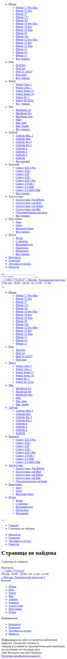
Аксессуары (16, 465)
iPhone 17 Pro (24, 10)
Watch (12, 362)
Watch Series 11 (25, 90)
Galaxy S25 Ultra (26, 167)
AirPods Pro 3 (24, 142)
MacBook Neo (24, 116)
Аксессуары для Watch (29, 206)
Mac (11, 385)
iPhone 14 (21, 52)
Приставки (15, 484)
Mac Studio (22, 126)
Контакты (15, 257)
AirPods (13, 407)
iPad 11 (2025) (24, 71)
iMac (18, 119)
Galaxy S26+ (23, 177)
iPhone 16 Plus (24, 29)
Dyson (12, 497)
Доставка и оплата (20, 263)
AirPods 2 (21, 154)
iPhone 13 (21, 55)
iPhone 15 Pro (24, 42)
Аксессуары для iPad (28, 202)
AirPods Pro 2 (24, 145)
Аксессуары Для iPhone (30, 199)
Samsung (14, 436)
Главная (13, 525)
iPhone (12, 292)
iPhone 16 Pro (24, 26)
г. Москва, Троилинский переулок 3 (23, 577)
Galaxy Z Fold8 (25, 186)
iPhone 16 (21, 33)
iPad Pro (20, 65)
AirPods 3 (21, 151)
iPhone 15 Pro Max (27, 39)
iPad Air (20, 68)
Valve (19, 225)
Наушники (22, 250)
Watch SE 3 (22, 97)
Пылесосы (22, 247)
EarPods (20, 158)
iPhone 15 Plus (24, 45)
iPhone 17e (22, 17)
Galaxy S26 (22, 174)
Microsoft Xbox (25, 228)
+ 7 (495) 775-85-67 (13, 279)
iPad (11, 346)
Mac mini (21, 122)
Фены (19, 238)
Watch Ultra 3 (23, 84)
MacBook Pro (24, 113)
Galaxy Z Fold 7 (25, 183)
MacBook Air (23, 110)
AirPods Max (23, 138)
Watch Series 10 (25, 94)
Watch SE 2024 (24, 100)
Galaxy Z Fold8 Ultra (28, 190)
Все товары (23, 58)
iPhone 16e (22, 36)
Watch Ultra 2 (23, 87)
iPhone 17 (21, 13)
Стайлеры (22, 241)
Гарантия (14, 260)
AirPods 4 (21, 148)
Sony (19, 222)
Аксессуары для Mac (28, 209)
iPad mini (21, 74)
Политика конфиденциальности (21, 655)
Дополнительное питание (31, 212)
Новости (14, 266)
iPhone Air (22, 20)
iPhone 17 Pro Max (27, 7)
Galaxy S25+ (23, 170)
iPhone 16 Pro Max (27, 23)
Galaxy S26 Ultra (26, 180)
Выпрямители (24, 244)
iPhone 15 (21, 49)
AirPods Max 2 (24, 135)
